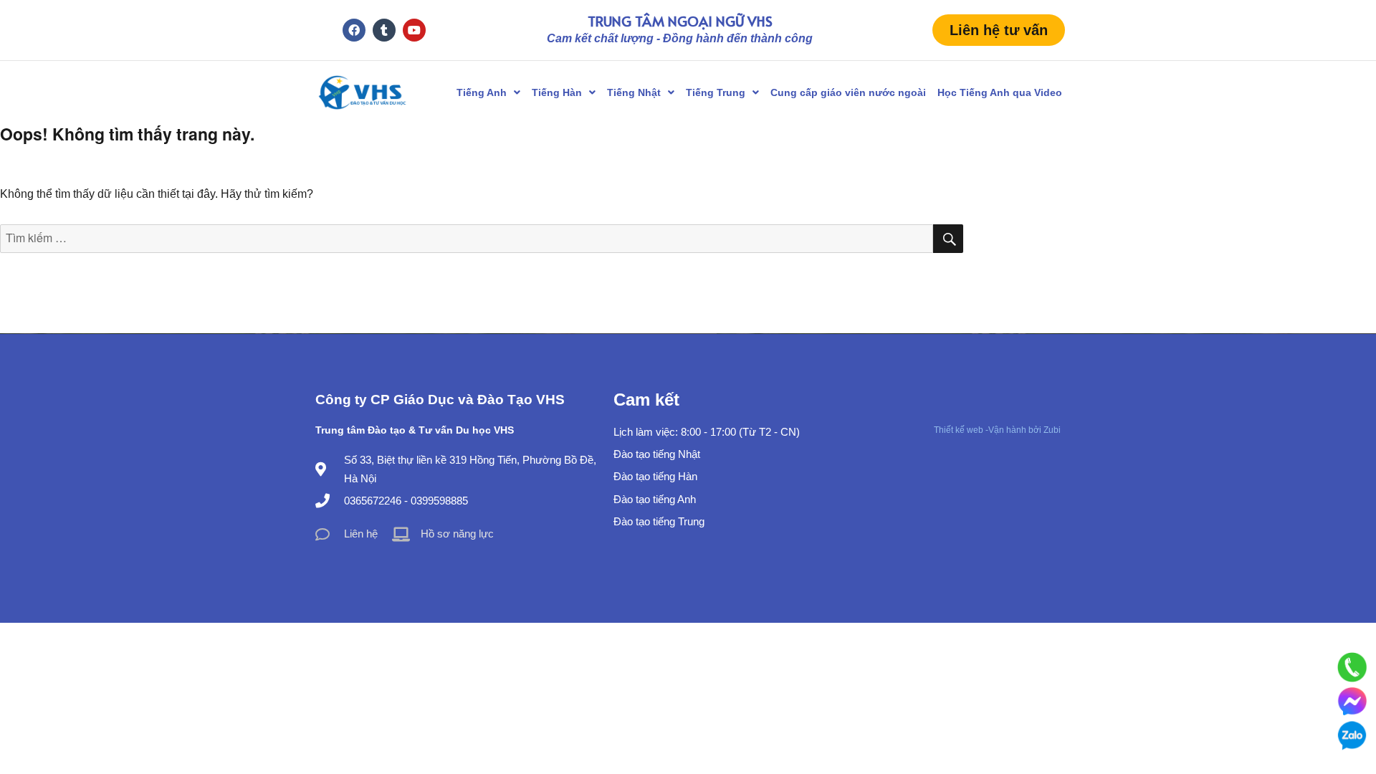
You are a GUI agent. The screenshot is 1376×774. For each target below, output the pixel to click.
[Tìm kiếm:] (466, 238)
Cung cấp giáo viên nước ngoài (848, 92)
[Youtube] (414, 30)
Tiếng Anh (482, 92)
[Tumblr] (384, 30)
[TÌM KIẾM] (948, 238)
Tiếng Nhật (634, 92)
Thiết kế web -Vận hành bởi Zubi (997, 430)
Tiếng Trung (715, 92)
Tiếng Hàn (557, 92)
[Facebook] (354, 30)
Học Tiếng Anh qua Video (999, 92)
